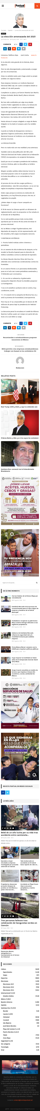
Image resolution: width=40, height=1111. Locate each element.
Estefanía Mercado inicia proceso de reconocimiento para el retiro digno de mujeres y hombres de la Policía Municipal (25, 609)
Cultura (3, 969)
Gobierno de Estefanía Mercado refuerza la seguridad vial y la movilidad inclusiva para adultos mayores (23, 636)
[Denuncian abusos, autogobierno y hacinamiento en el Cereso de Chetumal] (10, 943)
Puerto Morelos (8, 1032)
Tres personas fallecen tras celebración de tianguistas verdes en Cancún (19, 923)
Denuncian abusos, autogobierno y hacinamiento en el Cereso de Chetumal (10, 954)
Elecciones (4, 981)
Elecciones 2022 (8, 987)
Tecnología (4, 1047)
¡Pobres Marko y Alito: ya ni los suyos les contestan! (20, 438)
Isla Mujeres (7, 1023)
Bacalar (5, 1011)
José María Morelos (9, 1026)
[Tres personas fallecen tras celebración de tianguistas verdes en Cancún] (20, 905)
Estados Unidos (8, 996)
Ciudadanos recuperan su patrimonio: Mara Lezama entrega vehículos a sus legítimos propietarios (25, 622)
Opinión (4, 33)
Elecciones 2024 (8, 990)
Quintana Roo (5, 1008)
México (3, 999)
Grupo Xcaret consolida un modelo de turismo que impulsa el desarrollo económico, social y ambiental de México (25, 673)
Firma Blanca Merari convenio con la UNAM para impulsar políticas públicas (25, 648)
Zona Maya (6, 1038)
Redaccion (6, 39)
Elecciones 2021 (8, 984)
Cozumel (6, 1020)
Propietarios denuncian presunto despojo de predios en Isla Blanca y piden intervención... (9, 887)
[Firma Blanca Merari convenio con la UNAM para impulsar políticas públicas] (6, 649)
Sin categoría (5, 1044)
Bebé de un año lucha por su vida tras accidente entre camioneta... (19, 833)
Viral (2, 1050)
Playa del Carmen (9, 1029)
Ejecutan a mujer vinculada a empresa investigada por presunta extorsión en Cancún (9, 863)
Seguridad (4, 1041)
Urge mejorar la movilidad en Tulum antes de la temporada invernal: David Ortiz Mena (25, 659)
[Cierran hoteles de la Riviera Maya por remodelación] (6, 598)
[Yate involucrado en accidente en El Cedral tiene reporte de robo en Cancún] (30, 853)
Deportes (4, 978)
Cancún (5, 1014)
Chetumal (6, 1017)
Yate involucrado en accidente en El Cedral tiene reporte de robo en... (29, 863)
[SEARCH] (37, 583)
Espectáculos (7, 972)
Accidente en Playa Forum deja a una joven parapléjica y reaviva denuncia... (29, 887)
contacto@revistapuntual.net (23, 1100)
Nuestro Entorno (6, 1002)
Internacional (5, 993)
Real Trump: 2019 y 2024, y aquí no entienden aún (19, 407)
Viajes (5, 975)
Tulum (5, 1035)
